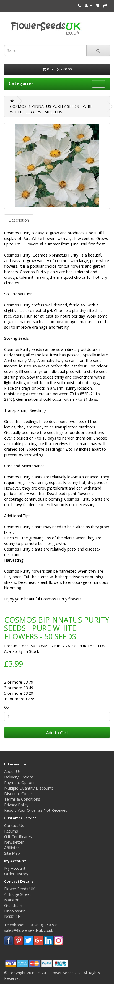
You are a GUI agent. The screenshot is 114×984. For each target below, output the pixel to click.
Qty (7, 707)
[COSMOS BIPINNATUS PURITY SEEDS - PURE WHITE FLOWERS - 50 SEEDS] (57, 166)
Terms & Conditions (22, 799)
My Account (14, 868)
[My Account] (88, 5)
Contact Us (14, 825)
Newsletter (14, 842)
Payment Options (19, 782)
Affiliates (12, 847)
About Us (12, 771)
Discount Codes (18, 793)
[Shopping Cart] (97, 5)
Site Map (12, 853)
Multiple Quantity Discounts (29, 788)
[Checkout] (105, 5)
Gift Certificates (18, 836)
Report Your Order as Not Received (36, 810)
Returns (11, 831)
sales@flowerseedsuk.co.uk (28, 930)
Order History (16, 873)
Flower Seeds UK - (67, 972)
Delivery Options (19, 777)
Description (19, 220)
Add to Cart (57, 732)
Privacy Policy (16, 804)
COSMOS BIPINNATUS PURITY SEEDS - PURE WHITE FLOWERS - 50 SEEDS (51, 109)
